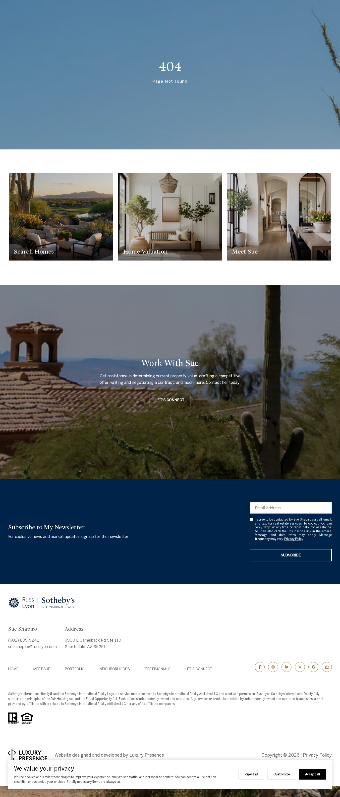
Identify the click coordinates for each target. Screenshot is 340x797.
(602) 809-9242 (23, 640)
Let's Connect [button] (170, 400)
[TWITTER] (300, 667)
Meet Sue (41, 669)
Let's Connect (199, 669)
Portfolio (75, 669)
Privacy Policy (293, 538)
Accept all (312, 774)
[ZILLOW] (327, 667)
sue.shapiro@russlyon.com (32, 646)
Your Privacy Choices (170, 791)
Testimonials (157, 669)
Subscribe (291, 555)
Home (13, 669)
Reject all (251, 774)
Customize (282, 774)
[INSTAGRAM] (273, 667)
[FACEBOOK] (260, 667)
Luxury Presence (146, 755)
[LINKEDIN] (286, 667)
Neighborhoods (115, 669)
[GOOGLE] (313, 667)
